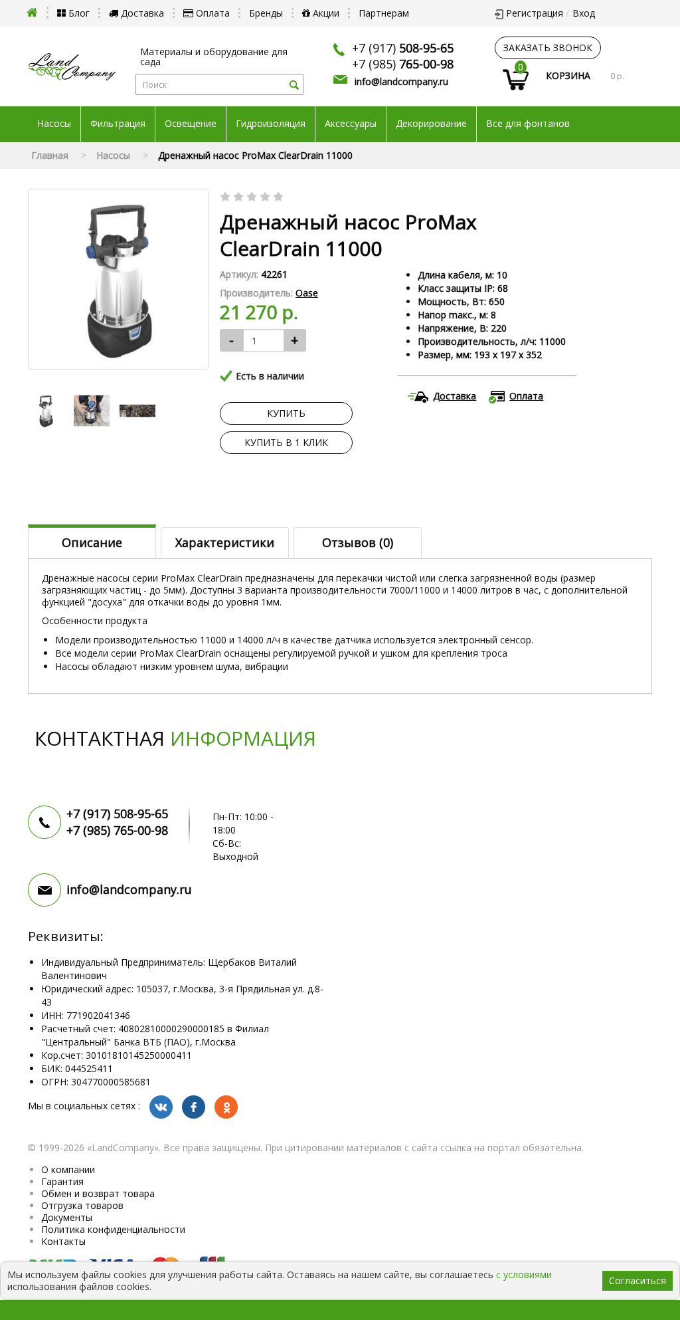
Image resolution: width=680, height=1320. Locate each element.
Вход (583, 13)
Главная (49, 155)
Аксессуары (351, 123)
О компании (68, 1169)
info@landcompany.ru (401, 81)
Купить (286, 413)
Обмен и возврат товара (98, 1193)
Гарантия (62, 1181)
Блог (78, 13)
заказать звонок (547, 47)
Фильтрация (117, 123)
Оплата (211, 13)
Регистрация (534, 13)
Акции (324, 13)
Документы (66, 1217)
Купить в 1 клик (286, 442)
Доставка (141, 13)
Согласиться (637, 1280)
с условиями (524, 1274)
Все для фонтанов (528, 123)
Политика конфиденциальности (113, 1229)
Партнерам (384, 13)
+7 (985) (403, 64)
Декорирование (431, 123)
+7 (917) (403, 48)
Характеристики (224, 542)
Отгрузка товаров (82, 1205)
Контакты (63, 1241)
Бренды (266, 13)
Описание (92, 542)
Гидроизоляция (270, 123)
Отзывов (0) (357, 542)
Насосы (54, 123)
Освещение (190, 123)
